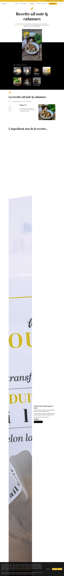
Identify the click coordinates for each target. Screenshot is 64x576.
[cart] (61, 3)
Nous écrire (55, 0)
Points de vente (45, 3)
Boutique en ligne (53, 3)
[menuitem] (48, 1)
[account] (60, 4)
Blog (52, 0)
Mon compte (60, 0)
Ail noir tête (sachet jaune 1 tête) (43, 407)
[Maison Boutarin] (32, 4)
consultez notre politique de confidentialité (23, 569)
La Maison (16, 3)
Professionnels (39, 3)
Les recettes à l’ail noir (23, 3)
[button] (2, 4)
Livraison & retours (47, 0)
